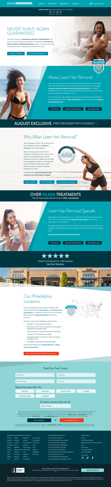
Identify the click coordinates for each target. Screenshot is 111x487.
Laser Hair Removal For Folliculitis (56, 449)
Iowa (8, 459)
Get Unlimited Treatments (37, 54)
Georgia (9, 449)
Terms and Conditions (87, 449)
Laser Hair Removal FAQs (73, 109)
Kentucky (16, 440)
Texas (34, 445)
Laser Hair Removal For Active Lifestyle (58, 440)
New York (25, 445)
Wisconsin (35, 454)
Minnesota (17, 454)
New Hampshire (27, 442)
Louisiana (16, 442)
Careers (83, 438)
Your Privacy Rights (86, 452)
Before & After (30, 182)
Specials (41, 4)
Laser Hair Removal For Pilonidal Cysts (58, 456)
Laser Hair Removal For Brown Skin (57, 447)
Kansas (16, 438)
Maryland (16, 447)
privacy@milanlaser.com (51, 416)
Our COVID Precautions (87, 440)
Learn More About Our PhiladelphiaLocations (41, 353)
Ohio (24, 452)
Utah (34, 447)
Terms (60, 424)
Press (82, 445)
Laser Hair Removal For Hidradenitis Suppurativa (60, 452)
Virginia (34, 449)
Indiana (9, 456)
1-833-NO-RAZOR (47, 345)
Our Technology (47, 182)
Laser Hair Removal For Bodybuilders (57, 445)
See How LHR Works (16, 54)
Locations (75, 4)
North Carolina (27, 447)
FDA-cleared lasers (74, 99)
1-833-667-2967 (36, 416)
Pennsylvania (26, 459)
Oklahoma (26, 454)
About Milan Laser (94, 109)
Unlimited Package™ (42, 315)
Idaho (8, 452)
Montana (16, 459)
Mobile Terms (72, 414)
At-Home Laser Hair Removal (55, 438)
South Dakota (36, 440)
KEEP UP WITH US (92, 470)
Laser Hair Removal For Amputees (57, 442)
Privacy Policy (82, 414)
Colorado (9, 442)
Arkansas (9, 440)
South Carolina (36, 438)
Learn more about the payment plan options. (64, 234)
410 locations (44, 310)
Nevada (25, 440)
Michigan (16, 452)
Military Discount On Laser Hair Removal (91, 442)
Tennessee (36, 442)
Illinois (8, 454)
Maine (16, 445)
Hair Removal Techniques (67, 182)
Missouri (16, 456)
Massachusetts (18, 449)
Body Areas (64, 4)
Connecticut (10, 445)
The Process (52, 4)
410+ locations (71, 198)
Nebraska (25, 438)
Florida (9, 447)
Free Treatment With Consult (74, 123)
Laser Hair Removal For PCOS (55, 454)
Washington (36, 452)
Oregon (25, 456)
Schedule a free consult (79, 219)
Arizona (9, 438)
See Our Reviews (55, 263)
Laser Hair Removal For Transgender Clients (59, 459)
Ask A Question (39, 420)
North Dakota (26, 449)
